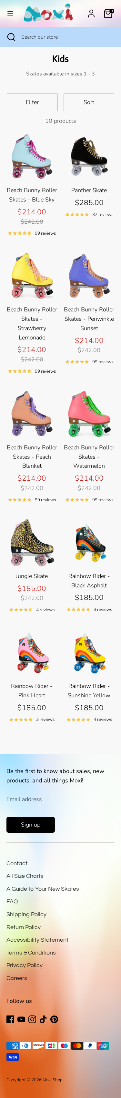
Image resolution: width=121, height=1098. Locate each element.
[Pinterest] (54, 1019)
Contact (16, 863)
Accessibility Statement (37, 940)
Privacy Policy (24, 965)
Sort (89, 102)
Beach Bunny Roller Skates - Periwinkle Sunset (89, 319)
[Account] (91, 11)
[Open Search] (10, 37)
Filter (32, 102)
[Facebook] (10, 1019)
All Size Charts (25, 876)
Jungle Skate (32, 576)
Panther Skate (89, 190)
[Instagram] (32, 1019)
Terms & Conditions (31, 953)
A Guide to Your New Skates (42, 889)
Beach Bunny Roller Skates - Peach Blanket (32, 457)
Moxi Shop (53, 1080)
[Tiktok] (43, 1019)
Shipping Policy (26, 914)
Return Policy (23, 927)
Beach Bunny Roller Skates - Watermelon (89, 457)
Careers (16, 978)
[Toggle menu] (10, 13)
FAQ (12, 901)
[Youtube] (21, 1019)
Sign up (30, 824)
